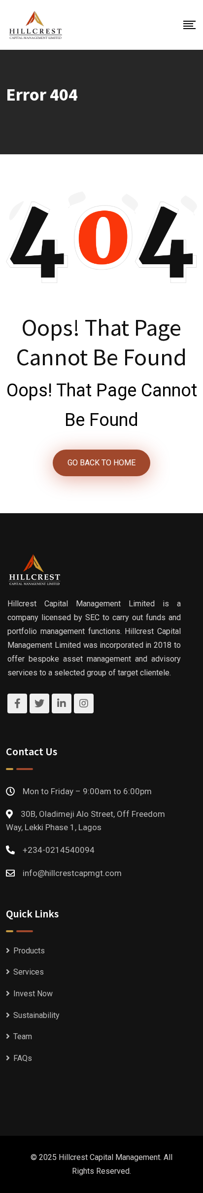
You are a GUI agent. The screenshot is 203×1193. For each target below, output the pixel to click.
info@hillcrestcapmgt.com (72, 873)
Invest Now (33, 993)
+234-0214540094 (59, 850)
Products (29, 950)
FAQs (22, 1058)
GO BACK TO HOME (101, 462)
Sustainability (36, 1015)
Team (22, 1036)
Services (28, 972)
